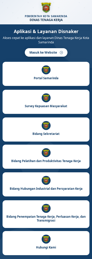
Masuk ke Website (43, 52)
